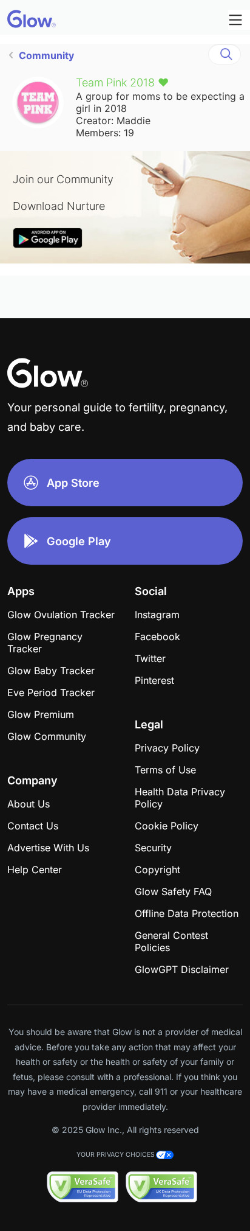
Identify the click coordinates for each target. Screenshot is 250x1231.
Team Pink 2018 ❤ (122, 82)
